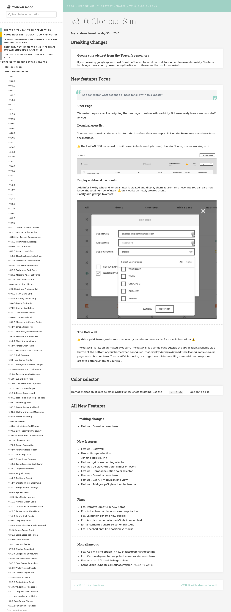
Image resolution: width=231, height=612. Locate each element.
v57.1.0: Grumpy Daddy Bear (21, 308)
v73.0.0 (11, 199)
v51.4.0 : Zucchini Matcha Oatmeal (24, 374)
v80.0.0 (11, 157)
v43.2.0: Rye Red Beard (18, 492)
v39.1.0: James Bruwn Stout (21, 530)
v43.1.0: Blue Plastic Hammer (21, 497)
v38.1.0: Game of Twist (18, 539)
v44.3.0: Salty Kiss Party (19, 473)
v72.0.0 (11, 204)
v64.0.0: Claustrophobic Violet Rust (24, 256)
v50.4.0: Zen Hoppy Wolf (19, 402)
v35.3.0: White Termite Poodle (22, 568)
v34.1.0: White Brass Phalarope (22, 587)
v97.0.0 (11, 86)
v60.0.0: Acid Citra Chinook (21, 284)
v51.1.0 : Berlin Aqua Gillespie (21, 388)
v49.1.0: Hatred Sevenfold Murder (23, 426)
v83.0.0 (11, 142)
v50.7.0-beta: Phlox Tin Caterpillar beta (26, 398)
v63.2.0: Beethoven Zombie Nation (24, 261)
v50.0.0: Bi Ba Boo (16, 421)
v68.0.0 (11, 223)
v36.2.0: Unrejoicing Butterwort (23, 554)
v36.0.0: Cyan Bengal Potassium (23, 563)
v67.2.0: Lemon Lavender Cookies (23, 227)
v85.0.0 (11, 133)
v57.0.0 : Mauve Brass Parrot (21, 313)
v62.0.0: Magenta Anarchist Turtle (24, 275)
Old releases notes (16, 71)
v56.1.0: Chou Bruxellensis (20, 317)
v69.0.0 (11, 218)
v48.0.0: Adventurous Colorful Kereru (26, 435)
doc (161, 65)
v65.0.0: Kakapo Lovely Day (20, 251)
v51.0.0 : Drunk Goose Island (21, 393)
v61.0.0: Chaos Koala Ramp (21, 279)
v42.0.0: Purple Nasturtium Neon (23, 511)
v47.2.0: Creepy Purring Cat (20, 445)
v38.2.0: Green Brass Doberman (23, 535)
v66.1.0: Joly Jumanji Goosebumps (24, 237)
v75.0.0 (11, 180)
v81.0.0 (11, 152)
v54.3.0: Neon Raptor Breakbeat (23, 336)
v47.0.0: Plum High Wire (19, 454)
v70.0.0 (11, 213)
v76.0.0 (11, 175)
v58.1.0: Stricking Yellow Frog (22, 298)
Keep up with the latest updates (24, 62)
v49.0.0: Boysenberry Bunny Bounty (24, 431)
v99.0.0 (11, 76)
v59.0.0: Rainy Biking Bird (20, 294)
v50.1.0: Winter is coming (20, 417)
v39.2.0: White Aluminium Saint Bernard (27, 525)
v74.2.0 (11, 185)
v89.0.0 (11, 123)
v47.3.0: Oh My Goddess (19, 440)
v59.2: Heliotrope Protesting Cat (23, 289)
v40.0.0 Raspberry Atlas (19, 521)
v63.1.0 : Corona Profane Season (23, 265)
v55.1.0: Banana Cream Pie (20, 327)
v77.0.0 (11, 171)
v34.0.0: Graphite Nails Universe (23, 591)
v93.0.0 (11, 105)
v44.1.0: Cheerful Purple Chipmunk (24, 483)
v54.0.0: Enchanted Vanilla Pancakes (25, 350)
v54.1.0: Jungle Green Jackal (21, 346)
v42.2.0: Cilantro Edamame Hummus (25, 506)
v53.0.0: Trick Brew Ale (18, 355)
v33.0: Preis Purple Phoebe (20, 601)
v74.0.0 (11, 194)
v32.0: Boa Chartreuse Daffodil (22, 606)
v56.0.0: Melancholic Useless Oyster (25, 322)
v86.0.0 (11, 128)
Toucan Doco (23, 7)
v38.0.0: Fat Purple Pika (19, 544)
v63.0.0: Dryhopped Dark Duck (22, 270)
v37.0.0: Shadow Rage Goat (21, 549)
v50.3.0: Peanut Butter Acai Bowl (23, 407)
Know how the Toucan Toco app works (31, 35)
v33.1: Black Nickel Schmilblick (22, 596)
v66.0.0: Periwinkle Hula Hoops (22, 242)
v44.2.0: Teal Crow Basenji (20, 478)
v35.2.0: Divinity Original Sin (21, 573)
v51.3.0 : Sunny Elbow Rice (20, 379)
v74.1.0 (11, 190)
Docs (70, 6)
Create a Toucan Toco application (27, 30)
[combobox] (31, 14)
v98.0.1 (11, 81)
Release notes (14, 67)
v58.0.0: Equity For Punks (20, 303)
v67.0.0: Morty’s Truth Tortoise (22, 232)
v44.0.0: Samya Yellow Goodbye (23, 487)
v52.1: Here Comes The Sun (20, 360)
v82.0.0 (11, 147)
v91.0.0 (11, 114)
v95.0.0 (11, 95)
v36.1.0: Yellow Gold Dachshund (23, 558)
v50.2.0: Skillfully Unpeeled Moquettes (26, 412)
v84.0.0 (11, 138)
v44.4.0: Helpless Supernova (21, 469)
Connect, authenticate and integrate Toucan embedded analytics (30, 48)
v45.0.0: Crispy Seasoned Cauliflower (25, 464)
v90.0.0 (11, 119)
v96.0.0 (11, 90)
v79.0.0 (11, 161)
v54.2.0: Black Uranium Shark (22, 341)
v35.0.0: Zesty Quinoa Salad (21, 582)
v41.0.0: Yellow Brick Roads (21, 516)
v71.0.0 (11, 209)
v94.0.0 (11, 100)
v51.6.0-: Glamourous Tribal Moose (24, 369)
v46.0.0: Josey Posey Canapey (22, 459)
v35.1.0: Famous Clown (19, 577)
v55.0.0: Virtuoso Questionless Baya (25, 331)
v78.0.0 (11, 166)
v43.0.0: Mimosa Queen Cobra (22, 502)
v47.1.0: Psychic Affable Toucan (22, 450)
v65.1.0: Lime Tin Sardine (19, 246)
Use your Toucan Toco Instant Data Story (28, 55)
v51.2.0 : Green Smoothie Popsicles (24, 383)
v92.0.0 (11, 109)
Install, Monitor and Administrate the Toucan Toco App (31, 40)
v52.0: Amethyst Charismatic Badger (25, 365)
